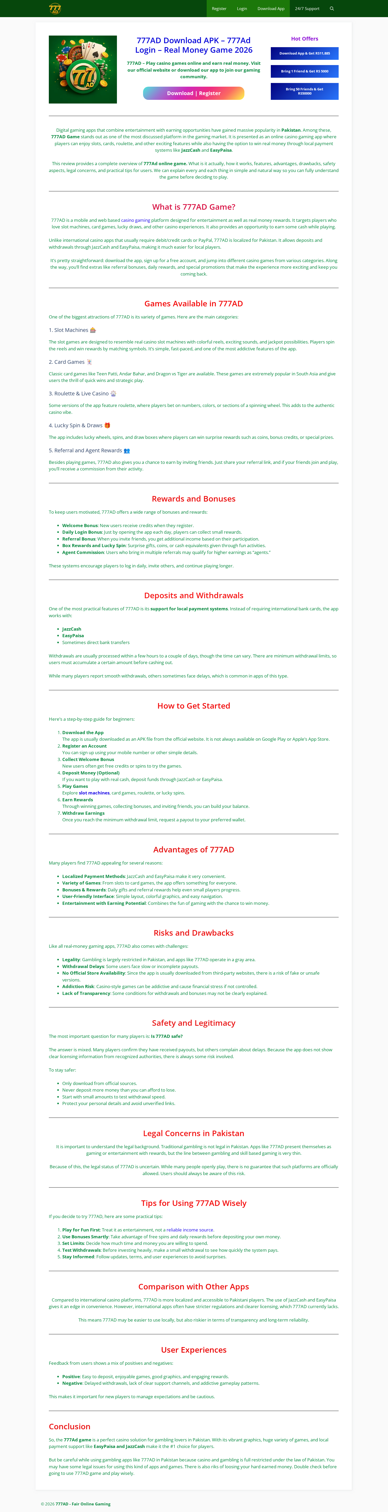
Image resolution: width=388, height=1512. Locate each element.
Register (219, 8)
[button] (332, 8)
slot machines (94, 793)
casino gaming (135, 220)
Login (242, 8)
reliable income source (190, 1230)
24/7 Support (307, 8)
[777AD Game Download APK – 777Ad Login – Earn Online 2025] (55, 8)
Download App (271, 8)
